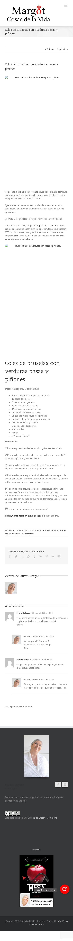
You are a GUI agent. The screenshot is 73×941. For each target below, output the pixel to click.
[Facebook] (9, 556)
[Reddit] (28, 556)
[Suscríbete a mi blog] (64, 889)
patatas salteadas (48, 225)
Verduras (16, 533)
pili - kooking (23, 659)
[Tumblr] (34, 556)
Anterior (50, 49)
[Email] (59, 556)
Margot (12, 530)
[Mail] (65, 784)
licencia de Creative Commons (42, 817)
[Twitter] (16, 556)
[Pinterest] (46, 556)
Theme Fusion (37, 924)
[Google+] (40, 556)
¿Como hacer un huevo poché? (26, 515)
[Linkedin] (22, 556)
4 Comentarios (28, 533)
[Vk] (52, 556)
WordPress (63, 921)
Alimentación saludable (46, 530)
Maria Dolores (23, 613)
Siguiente (61, 49)
